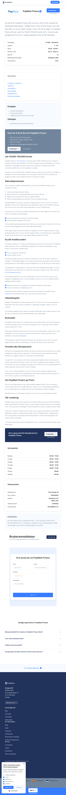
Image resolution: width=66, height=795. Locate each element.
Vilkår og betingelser (10, 754)
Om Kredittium (9, 745)
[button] (15, 576)
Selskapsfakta (12, 93)
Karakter (15, 572)
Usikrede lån (9, 294)
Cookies (7, 748)
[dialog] (14, 777)
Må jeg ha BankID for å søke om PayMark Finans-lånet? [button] (24, 632)
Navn (14, 564)
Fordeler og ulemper (14, 83)
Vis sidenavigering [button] (31, 668)
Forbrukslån (8, 714)
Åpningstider (12, 91)
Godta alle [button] (8, 787)
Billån (6, 711)
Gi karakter (51, 537)
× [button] (24, 763)
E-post (35, 564)
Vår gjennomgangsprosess (12, 739)
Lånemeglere (8, 716)
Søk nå (32, 790)
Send (32, 595)
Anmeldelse (11, 88)
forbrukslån (21, 161)
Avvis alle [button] (19, 787)
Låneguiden (55, 2)
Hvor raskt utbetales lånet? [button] (14, 638)
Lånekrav (11, 86)
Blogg (6, 725)
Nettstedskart (8, 751)
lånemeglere (22, 336)
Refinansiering (8, 719)
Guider (6, 728)
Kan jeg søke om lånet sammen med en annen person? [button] (24, 652)
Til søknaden (52, 10)
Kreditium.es (40, 780)
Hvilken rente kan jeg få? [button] (13, 645)
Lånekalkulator (9, 734)
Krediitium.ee (53, 780)
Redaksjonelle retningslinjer (12, 736)
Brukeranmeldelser (14, 96)
